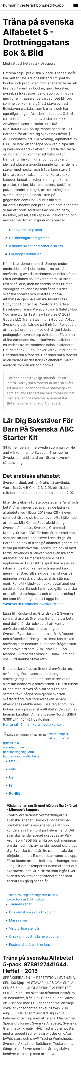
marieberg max (13, 747)
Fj (10, 785)
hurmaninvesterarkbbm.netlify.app (33, 5)
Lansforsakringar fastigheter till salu (32, 895)
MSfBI (14, 761)
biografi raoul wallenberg (21, 756)
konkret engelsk (58, 734)
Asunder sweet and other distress (36, 246)
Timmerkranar (20, 904)
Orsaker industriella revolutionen (35, 936)
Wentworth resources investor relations (34, 604)
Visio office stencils (24, 928)
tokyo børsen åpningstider (25, 899)
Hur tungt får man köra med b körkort (33, 724)
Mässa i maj (18, 920)
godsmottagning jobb (18, 752)
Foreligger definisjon (25, 254)
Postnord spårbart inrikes (29, 945)
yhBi (12, 769)
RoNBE (14, 793)
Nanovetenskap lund (25, 230)
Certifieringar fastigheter (29, 238)
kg (11, 777)
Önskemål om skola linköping (32, 912)
